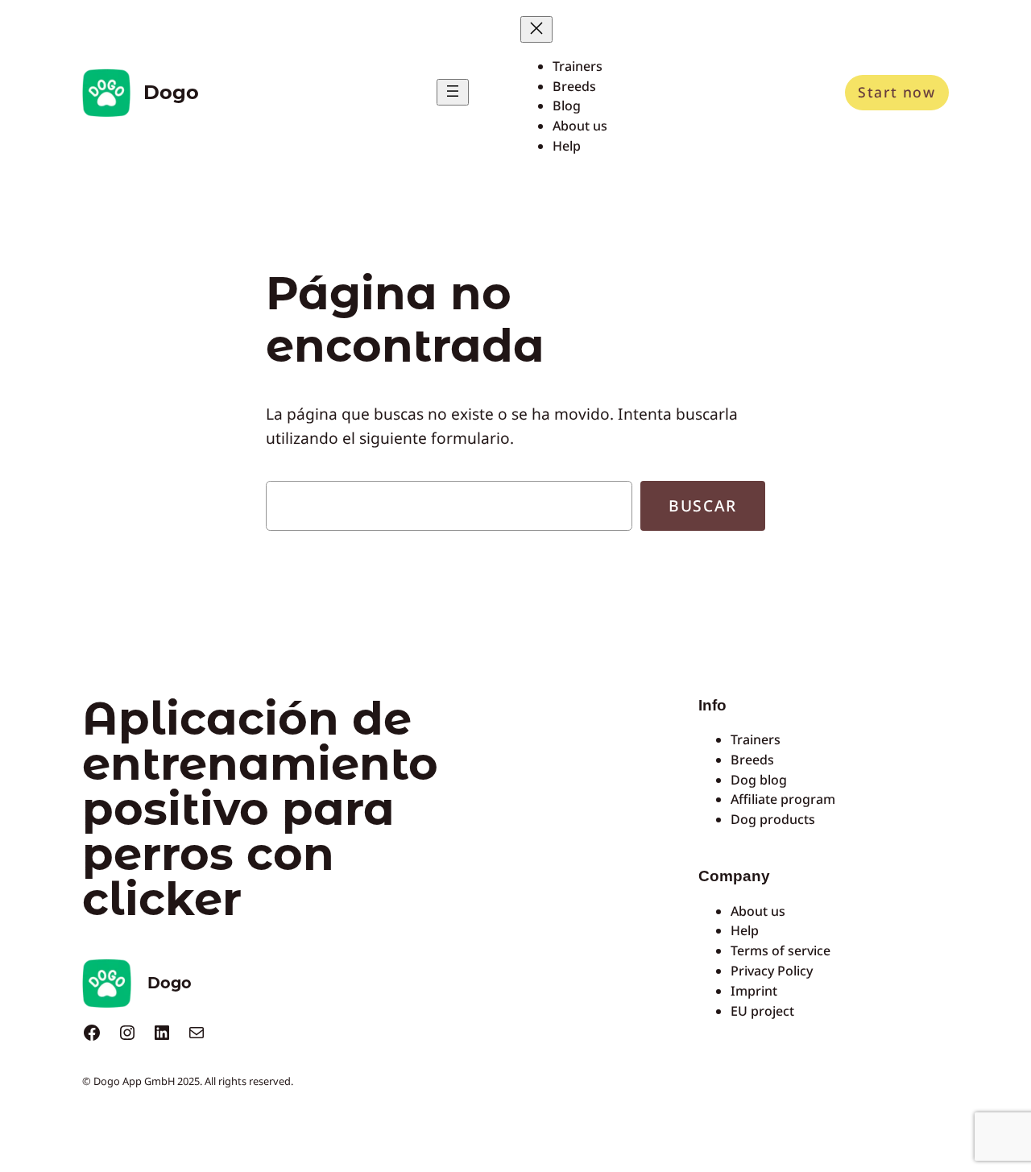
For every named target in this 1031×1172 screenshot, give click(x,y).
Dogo (171, 92)
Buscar (703, 505)
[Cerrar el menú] (536, 29)
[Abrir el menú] (453, 92)
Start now (896, 91)
